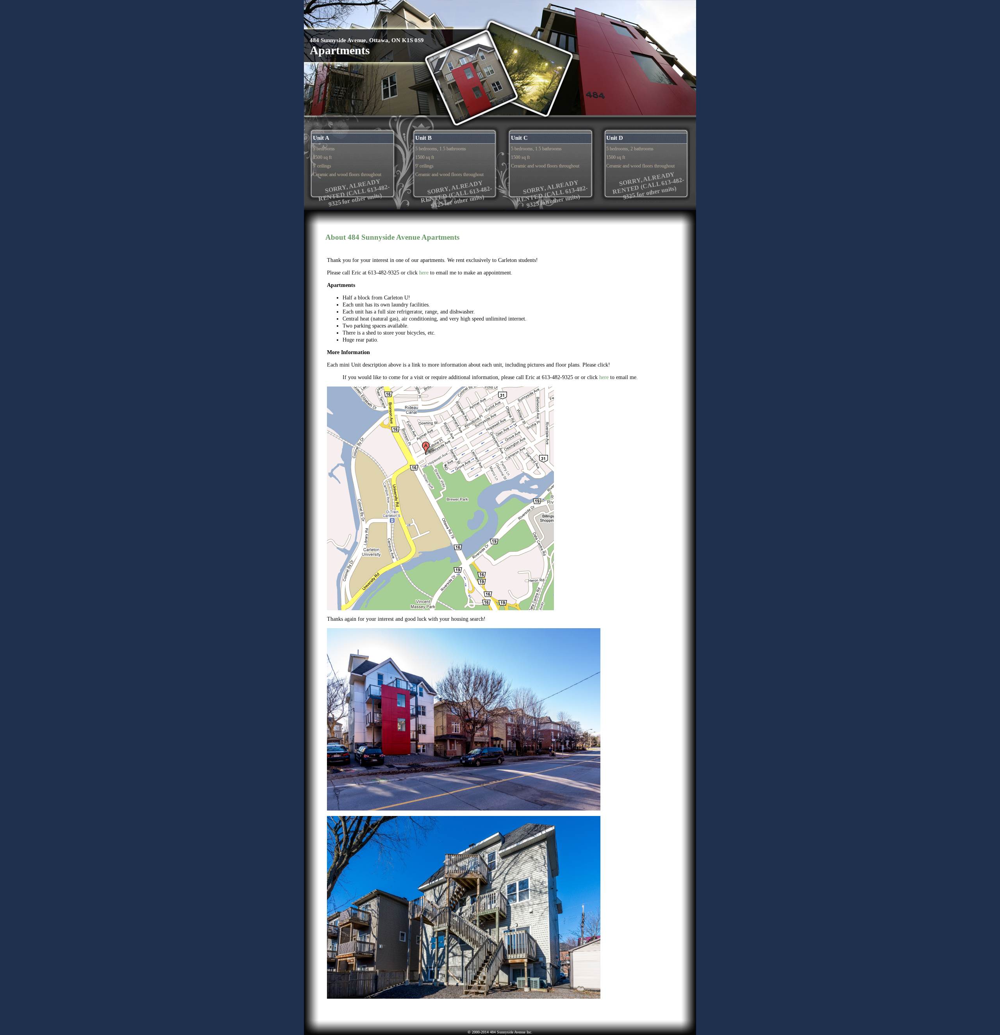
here (424, 273)
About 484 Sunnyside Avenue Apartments (392, 237)
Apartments (340, 50)
